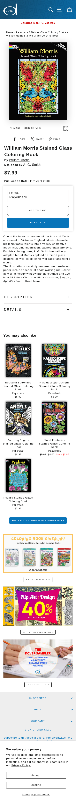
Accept (36, 775)
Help (38, 709)
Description (18, 297)
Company (38, 721)
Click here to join (38, 685)
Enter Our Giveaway (38, 579)
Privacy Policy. (21, 765)
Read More (32, 281)
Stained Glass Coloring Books (48, 32)
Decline (36, 784)
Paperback (22, 32)
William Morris (19, 160)
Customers (38, 698)
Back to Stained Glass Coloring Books (40, 520)
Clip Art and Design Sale (38, 632)
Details (13, 309)
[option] (38, 23)
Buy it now (38, 223)
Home (9, 32)
